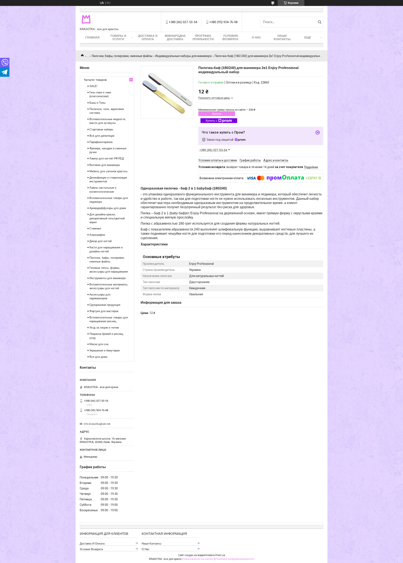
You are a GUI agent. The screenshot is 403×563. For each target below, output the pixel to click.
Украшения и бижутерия (104, 350)
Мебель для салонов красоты (108, 171)
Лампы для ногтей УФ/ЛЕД (106, 158)
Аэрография (97, 234)
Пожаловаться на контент (198, 559)
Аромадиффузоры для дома (107, 208)
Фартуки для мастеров (103, 311)
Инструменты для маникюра (107, 278)
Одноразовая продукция (104, 304)
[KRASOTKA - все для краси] (86, 19)
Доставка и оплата (147, 37)
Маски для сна (98, 344)
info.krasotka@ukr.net (97, 423)
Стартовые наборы (101, 129)
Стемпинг (95, 228)
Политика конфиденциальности (235, 559)
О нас (256, 37)
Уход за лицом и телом (104, 327)
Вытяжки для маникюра (104, 165)
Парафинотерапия (101, 142)
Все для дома (98, 356)
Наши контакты (282, 37)
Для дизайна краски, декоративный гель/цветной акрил (107, 218)
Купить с (211, 120)
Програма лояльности (203, 37)
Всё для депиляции (101, 135)
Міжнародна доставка (175, 37)
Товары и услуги (118, 37)
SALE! (93, 86)
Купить (216, 113)
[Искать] (319, 22)
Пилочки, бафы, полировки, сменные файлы (122, 56)
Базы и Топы (97, 102)
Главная (92, 37)
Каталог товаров (95, 79)
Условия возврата (230, 37)
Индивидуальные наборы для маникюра (183, 56)
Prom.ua (220, 555)
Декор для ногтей (100, 241)
